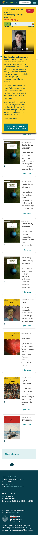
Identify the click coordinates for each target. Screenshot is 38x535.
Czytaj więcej (26, 134)
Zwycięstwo (26, 420)
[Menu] (34, 3)
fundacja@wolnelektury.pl (15, 486)
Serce (23, 302)
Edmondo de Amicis (27, 300)
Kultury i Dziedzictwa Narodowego (15, 528)
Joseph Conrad (26, 378)
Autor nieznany (26, 142)
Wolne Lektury (15, 512)
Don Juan (25, 338)
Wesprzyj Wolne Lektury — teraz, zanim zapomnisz (16, 127)
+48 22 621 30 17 (9, 484)
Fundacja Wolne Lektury (10, 477)
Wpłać (30, 10)
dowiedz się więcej (11, 19)
